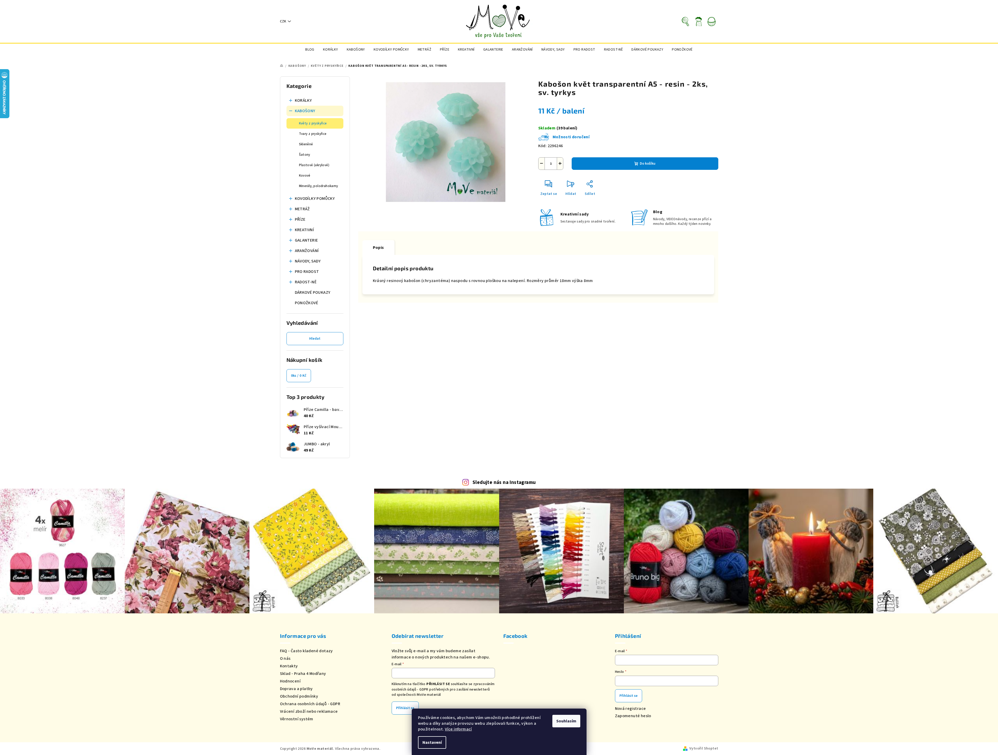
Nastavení (432, 742)
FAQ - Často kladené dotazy (306, 651)
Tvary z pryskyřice (313, 133)
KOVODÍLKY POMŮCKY (315, 198)
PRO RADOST (307, 271)
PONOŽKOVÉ (306, 303)
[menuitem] (310, 50)
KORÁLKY (303, 100)
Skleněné (306, 144)
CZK (283, 21)
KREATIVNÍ (304, 230)
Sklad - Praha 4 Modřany (303, 673)
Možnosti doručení (571, 137)
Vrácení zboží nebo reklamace (309, 711)
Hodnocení (290, 681)
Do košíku (647, 163)
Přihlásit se (405, 708)
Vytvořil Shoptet (703, 748)
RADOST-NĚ (306, 282)
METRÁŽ (302, 209)
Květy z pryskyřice (313, 123)
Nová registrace (630, 708)
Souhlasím (566, 721)
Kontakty (289, 666)
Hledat (314, 338)
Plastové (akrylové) (314, 165)
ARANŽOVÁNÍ (307, 251)
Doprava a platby (296, 689)
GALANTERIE (306, 240)
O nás (285, 658)
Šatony (304, 154)
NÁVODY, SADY (308, 261)
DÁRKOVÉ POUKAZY (313, 292)
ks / (299, 375)
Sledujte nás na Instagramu (504, 482)
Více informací (458, 729)
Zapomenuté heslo (633, 716)
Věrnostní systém (296, 719)
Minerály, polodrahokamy (318, 186)
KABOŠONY (305, 111)
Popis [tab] (378, 247)
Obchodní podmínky (299, 696)
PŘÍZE (300, 219)
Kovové (304, 175)
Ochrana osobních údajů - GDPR (310, 704)
